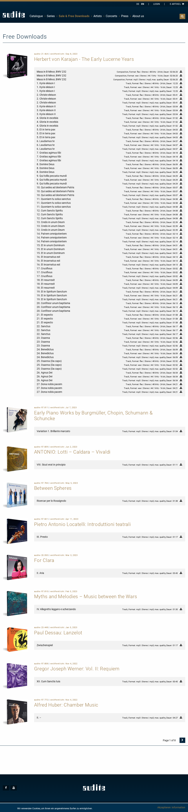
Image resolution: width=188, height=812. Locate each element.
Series (51, 16)
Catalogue (36, 16)
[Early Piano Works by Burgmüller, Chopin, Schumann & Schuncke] (16, 419)
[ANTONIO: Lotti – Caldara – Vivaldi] (16, 458)
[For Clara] (16, 567)
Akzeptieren (164, 807)
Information (178, 807)
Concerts (111, 16)
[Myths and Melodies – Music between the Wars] (16, 603)
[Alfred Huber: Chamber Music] (16, 711)
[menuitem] (36, 16)
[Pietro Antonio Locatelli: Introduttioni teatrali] (16, 530)
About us (138, 16)
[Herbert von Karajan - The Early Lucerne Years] (16, 65)
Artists (97, 16)
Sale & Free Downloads (74, 16)
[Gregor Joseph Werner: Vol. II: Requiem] (16, 675)
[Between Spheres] (16, 494)
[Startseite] (14, 14)
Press (124, 16)
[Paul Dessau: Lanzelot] (16, 639)
